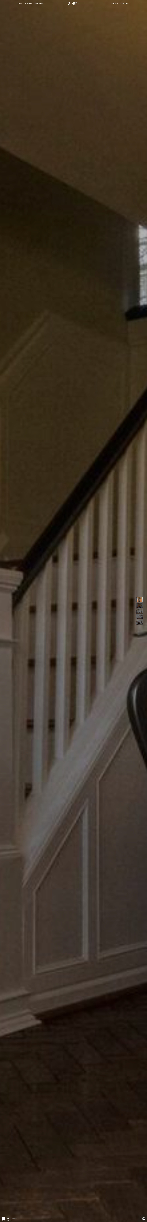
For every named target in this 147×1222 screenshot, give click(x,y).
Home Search (39, 3)
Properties (27, 3)
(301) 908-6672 (124, 3)
